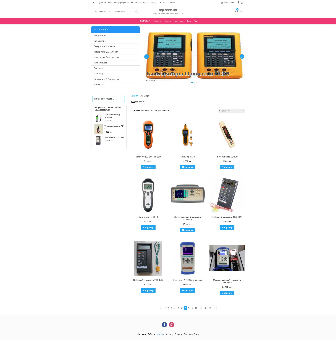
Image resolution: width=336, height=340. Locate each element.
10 (196, 307)
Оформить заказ (191, 334)
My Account (229, 2)
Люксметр (98, 68)
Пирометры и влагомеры (106, 79)
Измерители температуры (106, 57)
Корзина (157, 20)
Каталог (145, 20)
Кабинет (151, 334)
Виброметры (100, 40)
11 (201, 307)
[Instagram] (242, 2)
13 (210, 307)
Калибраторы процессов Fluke (187, 73)
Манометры (99, 73)
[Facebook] (238, 2)
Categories (102, 29)
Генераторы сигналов (105, 46)
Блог (189, 20)
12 (205, 307)
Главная (134, 95)
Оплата (168, 20)
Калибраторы (100, 62)
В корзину (148, 166)
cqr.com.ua (168, 10)
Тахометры (99, 84)
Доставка (179, 20)
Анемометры (100, 35)
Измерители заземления (106, 51)
